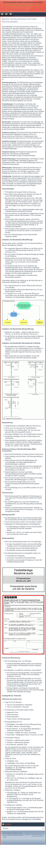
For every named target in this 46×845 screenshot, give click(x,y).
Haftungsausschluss (37, 836)
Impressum (28, 834)
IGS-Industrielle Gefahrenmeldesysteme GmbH (23, 2)
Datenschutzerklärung (37, 834)
